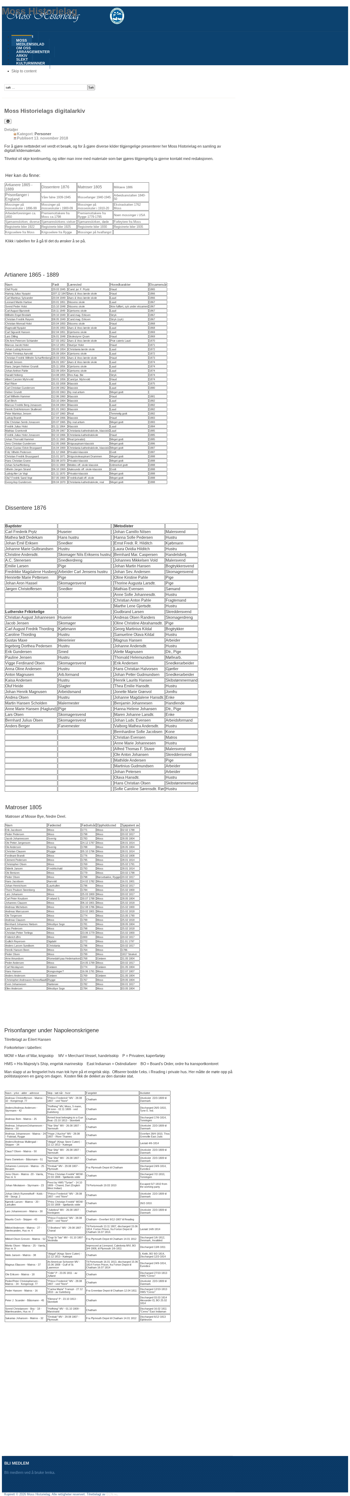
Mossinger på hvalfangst (94, 232)
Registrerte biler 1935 (128, 227)
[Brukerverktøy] (7, 121)
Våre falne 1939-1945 (56, 197)
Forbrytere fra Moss (127, 222)
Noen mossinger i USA (129, 215)
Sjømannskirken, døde (93, 222)
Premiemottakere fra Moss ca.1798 (55, 215)
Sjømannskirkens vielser (58, 222)
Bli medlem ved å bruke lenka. (30, 1473)
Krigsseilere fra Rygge (56, 232)
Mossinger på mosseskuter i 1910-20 (93, 206)
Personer (43, 134)
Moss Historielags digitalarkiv (44, 111)
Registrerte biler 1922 (20, 227)
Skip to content (23, 71)
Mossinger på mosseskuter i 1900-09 (57, 206)
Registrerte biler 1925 (56, 227)
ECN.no (111, 1494)
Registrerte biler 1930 (92, 227)
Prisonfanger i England (17, 197)
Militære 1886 (123, 187)
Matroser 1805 (90, 187)
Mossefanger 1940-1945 (94, 197)
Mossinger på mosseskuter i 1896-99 (21, 206)
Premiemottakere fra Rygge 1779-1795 (92, 215)
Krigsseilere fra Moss (20, 232)
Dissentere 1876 (55, 187)
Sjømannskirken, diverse (22, 222)
